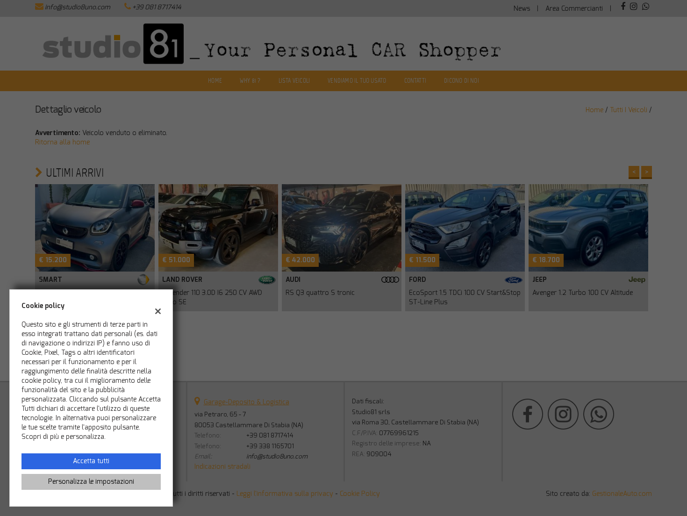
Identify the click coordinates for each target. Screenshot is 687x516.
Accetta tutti (91, 461)
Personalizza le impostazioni (91, 481)
